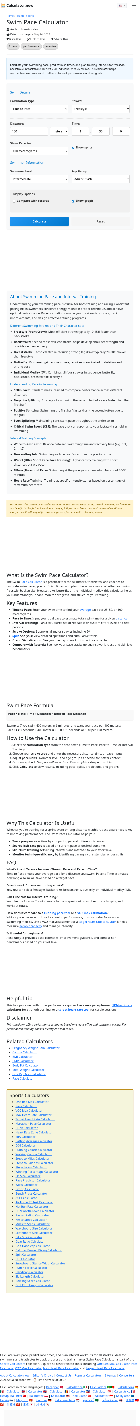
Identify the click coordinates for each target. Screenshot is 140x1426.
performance (31, 46)
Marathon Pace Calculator (33, 1124)
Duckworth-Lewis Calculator (34, 1211)
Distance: (17, 124)
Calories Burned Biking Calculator (38, 1250)
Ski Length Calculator (30, 1276)
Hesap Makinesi (11, 1396)
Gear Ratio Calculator (30, 1242)
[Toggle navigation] (134, 5)
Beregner (52, 1387)
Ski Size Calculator (27, 1176)
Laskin (4, 1400)
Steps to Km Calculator (31, 1167)
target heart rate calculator (97, 922)
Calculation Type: (22, 101)
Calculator (14, 1391)
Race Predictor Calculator (32, 1180)
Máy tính (22, 1400)
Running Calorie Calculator (33, 1150)
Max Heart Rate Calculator (33, 1115)
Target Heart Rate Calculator (35, 1119)
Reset (101, 221)
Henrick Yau (29, 29)
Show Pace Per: (21, 143)
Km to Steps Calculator (31, 1220)
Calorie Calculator (24, 1052)
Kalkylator (123, 1396)
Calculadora (98, 1387)
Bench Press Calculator (31, 1193)
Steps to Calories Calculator (34, 1163)
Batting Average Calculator (33, 1141)
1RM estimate (122, 1005)
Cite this (15, 39)
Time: (76, 124)
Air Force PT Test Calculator (34, 1202)
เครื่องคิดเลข (110, 1400)
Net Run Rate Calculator (31, 1207)
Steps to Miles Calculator (32, 1159)
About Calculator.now (14, 1375)
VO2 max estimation (92, 913)
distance (121, 618)
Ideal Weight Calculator (28, 1070)
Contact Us (63, 1375)
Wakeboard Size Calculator (33, 1228)
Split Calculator (25, 1255)
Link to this (37, 39)
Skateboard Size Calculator (33, 1233)
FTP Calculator (25, 1259)
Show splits (84, 147)
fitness (13, 46)
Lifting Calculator (27, 1189)
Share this (61, 39)
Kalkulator (36, 1396)
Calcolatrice (75, 1387)
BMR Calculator (23, 1061)
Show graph (84, 201)
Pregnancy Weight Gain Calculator (36, 1048)
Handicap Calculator (29, 1272)
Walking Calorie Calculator (33, 1154)
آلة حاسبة (88, 1400)
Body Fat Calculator (25, 1065)
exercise (51, 46)
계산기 (40, 1405)
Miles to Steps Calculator (32, 1224)
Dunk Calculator (26, 1128)
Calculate (39, 221)
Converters (127, 1375)
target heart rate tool (74, 1010)
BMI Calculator (22, 1057)
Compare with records (33, 201)
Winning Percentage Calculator (36, 1172)
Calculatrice (122, 1391)
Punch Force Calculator (31, 1268)
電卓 (26, 1405)
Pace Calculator (31, 582)
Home (10, 15)
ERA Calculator (25, 1137)
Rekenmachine (65, 1400)
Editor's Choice (42, 1375)
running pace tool (57, 913)
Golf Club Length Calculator (34, 1285)
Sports (30, 15)
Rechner (41, 1400)
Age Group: (80, 171)
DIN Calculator (25, 1145)
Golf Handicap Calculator (32, 1246)
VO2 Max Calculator (29, 1111)
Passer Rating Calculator (32, 1215)
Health (20, 15)
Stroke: (77, 101)
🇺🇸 (121, 5)
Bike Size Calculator (28, 1237)
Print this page (19, 34)
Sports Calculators (12, 1364)
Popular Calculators (88, 1375)
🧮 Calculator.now (17, 5)
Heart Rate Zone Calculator (34, 1132)
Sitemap (110, 1375)
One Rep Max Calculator (29, 1074)
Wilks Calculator (26, 1185)
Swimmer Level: (21, 171)
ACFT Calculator (26, 1198)
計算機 (130, 1400)
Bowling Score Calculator (32, 1281)
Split (15, 636)
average (85, 610)
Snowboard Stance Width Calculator (40, 1263)
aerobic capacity (31, 926)
